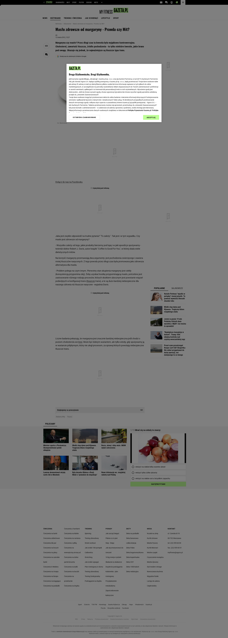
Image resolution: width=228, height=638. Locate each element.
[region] (114, 93)
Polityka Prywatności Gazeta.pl (139, 110)
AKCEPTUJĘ (151, 117)
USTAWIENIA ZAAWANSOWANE (84, 117)
